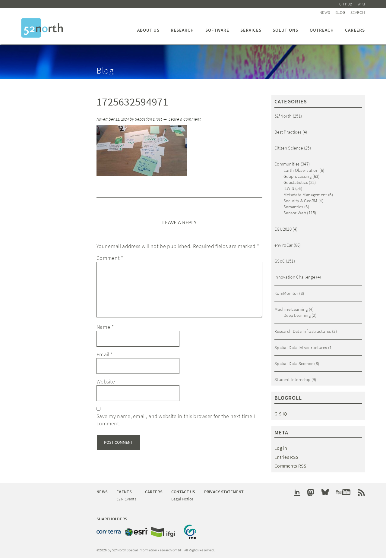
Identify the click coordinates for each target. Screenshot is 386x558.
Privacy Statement (224, 491)
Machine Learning (291, 309)
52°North (283, 116)
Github (346, 4)
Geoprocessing (297, 176)
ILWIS (288, 188)
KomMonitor (286, 293)
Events (124, 491)
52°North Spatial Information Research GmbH (42, 28)
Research (182, 30)
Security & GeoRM (300, 200)
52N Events (126, 499)
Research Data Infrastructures (302, 331)
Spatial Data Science (293, 363)
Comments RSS (290, 466)
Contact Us (183, 491)
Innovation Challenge (294, 277)
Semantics (293, 207)
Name (105, 326)
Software (217, 30)
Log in (280, 448)
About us (148, 30)
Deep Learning (297, 315)
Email (104, 354)
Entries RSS (286, 457)
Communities (286, 164)
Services (250, 30)
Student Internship (292, 379)
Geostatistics (295, 182)
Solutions (285, 30)
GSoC (279, 261)
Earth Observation (300, 170)
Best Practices (287, 132)
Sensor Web (294, 213)
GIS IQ (280, 414)
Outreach (322, 30)
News (324, 12)
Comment (109, 257)
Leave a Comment (185, 119)
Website (105, 381)
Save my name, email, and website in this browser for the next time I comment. (175, 420)
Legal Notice (182, 499)
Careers (355, 30)
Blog (340, 12)
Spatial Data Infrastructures (300, 347)
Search (357, 12)
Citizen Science (288, 148)
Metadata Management (305, 194)
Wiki (361, 4)
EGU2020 (283, 229)
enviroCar (283, 245)
